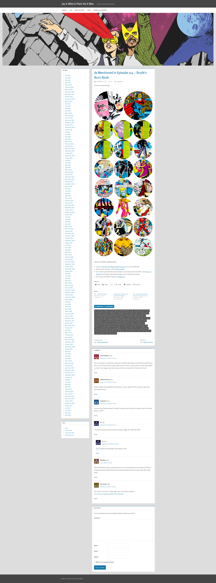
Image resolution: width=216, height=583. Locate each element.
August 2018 (68, 299)
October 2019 (69, 266)
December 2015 (69, 368)
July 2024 (67, 132)
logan (139, 318)
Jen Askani (114, 318)
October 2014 (69, 401)
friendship (146, 313)
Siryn (145, 325)
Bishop (113, 310)
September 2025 (70, 99)
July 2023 (67, 160)
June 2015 (68, 382)
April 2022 (68, 196)
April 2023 (68, 167)
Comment (97, 518)
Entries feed (68, 430)
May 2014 (68, 413)
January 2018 (69, 316)
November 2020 (69, 236)
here (108, 85)
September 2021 (70, 212)
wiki (109, 333)
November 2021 (69, 207)
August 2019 (68, 271)
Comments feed (69, 433)
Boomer (125, 310)
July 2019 (67, 273)
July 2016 (67, 351)
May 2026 (68, 80)
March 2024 (68, 141)
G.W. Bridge (97, 315)
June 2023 (68, 163)
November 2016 (69, 342)
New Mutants (142, 320)
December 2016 (69, 339)
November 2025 (69, 94)
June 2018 (68, 304)
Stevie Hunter (98, 328)
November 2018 (69, 292)
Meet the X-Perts (79, 10)
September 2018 (70, 297)
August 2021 (68, 214)
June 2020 (68, 247)
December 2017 (69, 318)
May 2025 (68, 108)
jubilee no (126, 318)
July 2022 (67, 188)
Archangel (98, 310)
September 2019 (70, 269)
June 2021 (68, 219)
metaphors (121, 320)
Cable (130, 310)
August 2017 (68, 328)
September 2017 (70, 325)
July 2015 (67, 380)
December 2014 (69, 396)
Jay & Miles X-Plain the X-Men (78, 3)
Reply (95, 373)
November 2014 (69, 398)
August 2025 (68, 101)
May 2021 (67, 222)
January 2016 (69, 365)
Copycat (97, 313)
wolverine (113, 333)
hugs (133, 315)
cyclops (109, 313)
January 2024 (69, 146)
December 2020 (69, 233)
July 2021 (67, 217)
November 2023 (69, 151)
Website (96, 557)
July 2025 (67, 104)
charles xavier (145, 310)
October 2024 (69, 125)
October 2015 (69, 372)
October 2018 (69, 295)
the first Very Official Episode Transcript (114, 267)
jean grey (107, 318)
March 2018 (68, 311)
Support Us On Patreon (100, 10)
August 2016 (68, 349)
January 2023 (69, 174)
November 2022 (69, 179)
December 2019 (69, 262)
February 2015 (69, 391)
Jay (111, 81)
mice (126, 320)
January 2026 (69, 89)
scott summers (131, 325)
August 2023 (68, 158)
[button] (108, 105)
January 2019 (69, 288)
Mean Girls (113, 320)
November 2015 (69, 370)
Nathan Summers (133, 320)
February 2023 (69, 172)
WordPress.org (69, 435)
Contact (64, 10)
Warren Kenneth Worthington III (142, 331)
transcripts (116, 331)
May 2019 (68, 278)
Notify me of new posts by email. (105, 562)
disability (123, 313)
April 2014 (68, 415)
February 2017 (69, 335)
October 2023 (69, 153)
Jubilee (120, 318)
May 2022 (67, 193)
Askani (104, 310)
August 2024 (68, 130)
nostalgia (97, 323)
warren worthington (100, 333)
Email (96, 551)
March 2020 (68, 255)
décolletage (116, 313)
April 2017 (68, 330)
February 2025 (69, 115)
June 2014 (68, 410)
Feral (134, 313)
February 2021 (69, 229)
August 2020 (68, 243)
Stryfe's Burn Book (114, 328)
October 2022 (69, 181)
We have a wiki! (119, 269)
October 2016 (69, 344)
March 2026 (68, 85)
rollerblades (114, 325)
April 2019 (68, 280)
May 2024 (68, 137)
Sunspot (146, 328)
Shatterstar (139, 325)
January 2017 (69, 337)
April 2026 (68, 82)
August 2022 (68, 186)
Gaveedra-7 (110, 315)
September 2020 (70, 240)
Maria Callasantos (104, 320)
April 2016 (68, 358)
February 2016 (69, 363)
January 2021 (69, 231)
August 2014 (68, 405)
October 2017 (69, 323)
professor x (128, 323)
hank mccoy (117, 315)
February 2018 (69, 313)
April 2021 (68, 224)
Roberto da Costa (99, 325)
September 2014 (70, 403)
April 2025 (68, 111)
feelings (129, 313)
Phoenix (121, 323)
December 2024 (69, 120)
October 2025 (69, 96)
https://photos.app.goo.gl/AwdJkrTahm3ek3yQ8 (108, 494)
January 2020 (69, 259)
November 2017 (69, 321)
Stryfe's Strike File (125, 328)
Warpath (129, 331)
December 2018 (69, 290)
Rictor (142, 323)
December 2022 (69, 177)
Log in (67, 428)
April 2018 (68, 309)
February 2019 (69, 285)
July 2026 (67, 75)
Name (96, 545)
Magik (96, 320)
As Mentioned (99, 306)
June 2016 (68, 354)
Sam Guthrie (122, 325)
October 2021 (69, 210)
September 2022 (70, 184)
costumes (103, 313)
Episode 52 (121, 277)
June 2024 (68, 134)
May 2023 (67, 165)
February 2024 (69, 144)
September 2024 (70, 127)
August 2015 (68, 377)
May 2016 (68, 356)
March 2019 (68, 283)
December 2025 (69, 92)
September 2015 (70, 375)
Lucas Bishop (146, 318)
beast (108, 310)
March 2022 (68, 198)
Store (88, 10)
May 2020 (68, 250)
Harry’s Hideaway (126, 315)
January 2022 (69, 203)
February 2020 (69, 257)
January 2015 (69, 394)
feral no (139, 313)
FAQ (71, 10)
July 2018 (67, 302)
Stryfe (105, 328)
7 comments (120, 81)
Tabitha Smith (98, 331)
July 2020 (67, 245)
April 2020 (68, 252)
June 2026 (68, 78)
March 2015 (68, 389)
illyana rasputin (140, 315)
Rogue (107, 325)
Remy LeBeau (136, 323)
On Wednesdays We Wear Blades (109, 323)
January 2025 (69, 118)
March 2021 (68, 226)
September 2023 (70, 155)
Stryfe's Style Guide (137, 328)
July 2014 (67, 408)
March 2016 (68, 361)
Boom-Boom (119, 310)
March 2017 (68, 332)
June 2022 (68, 191)
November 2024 (69, 122)
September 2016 (70, 347)
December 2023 (69, 148)
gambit (103, 315)
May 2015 (68, 384)
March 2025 (68, 113)
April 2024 (68, 139)
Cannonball (136, 310)
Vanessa (123, 331)
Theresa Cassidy (107, 331)
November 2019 (69, 264)
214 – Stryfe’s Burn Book (100, 294)
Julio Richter (133, 318)
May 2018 (68, 306)
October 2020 (69, 238)
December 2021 (69, 205)
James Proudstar (99, 318)
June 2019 (68, 276)
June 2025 (68, 106)
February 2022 (69, 200)
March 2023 (68, 170)
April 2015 (68, 387)
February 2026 (69, 87)
